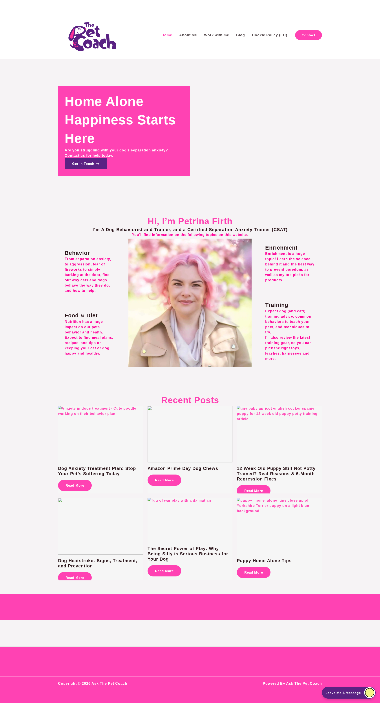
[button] (308, 35)
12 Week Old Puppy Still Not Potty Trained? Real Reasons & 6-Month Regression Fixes (276, 473)
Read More (75, 485)
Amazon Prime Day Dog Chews (183, 468)
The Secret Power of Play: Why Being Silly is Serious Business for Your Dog (188, 553)
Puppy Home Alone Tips (264, 560)
